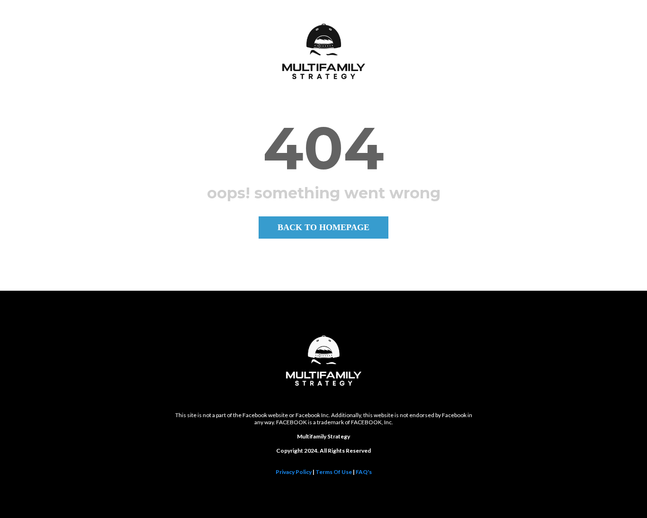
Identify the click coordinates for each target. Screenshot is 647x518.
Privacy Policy (294, 471)
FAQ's (364, 471)
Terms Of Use (333, 471)
